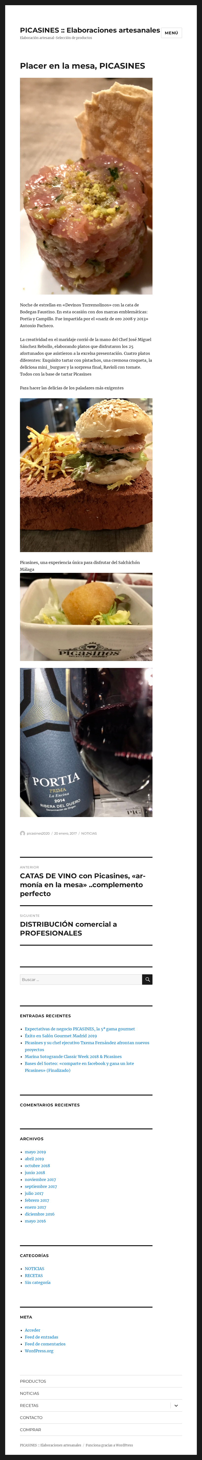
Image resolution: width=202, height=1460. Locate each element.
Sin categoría (37, 1282)
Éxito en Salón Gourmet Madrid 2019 (61, 1035)
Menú (171, 33)
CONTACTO (31, 1417)
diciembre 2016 (40, 1214)
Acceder (32, 1330)
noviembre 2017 (40, 1179)
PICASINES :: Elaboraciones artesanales (90, 30)
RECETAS (34, 1275)
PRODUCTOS (33, 1381)
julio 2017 (34, 1193)
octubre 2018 (37, 1165)
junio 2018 (35, 1172)
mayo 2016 (35, 1221)
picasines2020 (38, 833)
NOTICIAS (89, 833)
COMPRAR (30, 1429)
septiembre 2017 (41, 1186)
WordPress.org (39, 1350)
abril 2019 (34, 1158)
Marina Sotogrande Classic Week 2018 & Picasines (73, 1056)
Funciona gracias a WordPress (109, 1445)
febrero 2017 (37, 1200)
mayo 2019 (35, 1151)
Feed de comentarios (45, 1343)
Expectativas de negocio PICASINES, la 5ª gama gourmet (80, 1028)
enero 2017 (35, 1207)
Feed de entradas (41, 1337)
